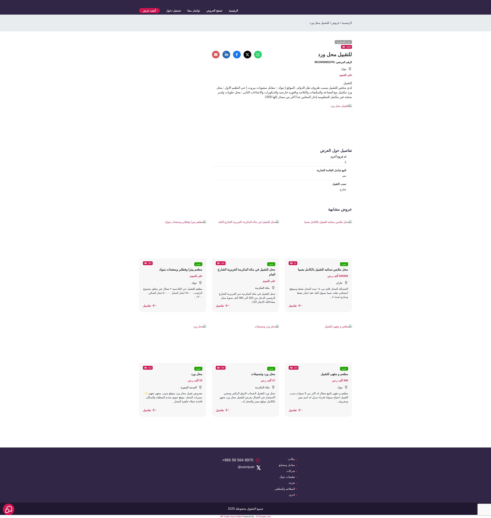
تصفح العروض (214, 10)
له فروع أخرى (338, 156)
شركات (291, 470)
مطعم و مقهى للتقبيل (334, 374)
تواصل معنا (193, 10)
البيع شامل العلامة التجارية (331, 170)
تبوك (343, 69)
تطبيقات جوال (287, 476)
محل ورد (196, 374)
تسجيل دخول (173, 10)
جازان (339, 282)
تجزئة (292, 482)
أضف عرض (149, 10)
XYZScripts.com (263, 516)
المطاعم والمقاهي (285, 488)
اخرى (292, 494)
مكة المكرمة (262, 287)
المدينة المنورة (189, 387)
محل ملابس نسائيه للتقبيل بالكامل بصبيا (323, 269)
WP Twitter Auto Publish (231, 516)
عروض (336, 22)
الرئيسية (233, 10)
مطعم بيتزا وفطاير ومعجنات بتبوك (180, 269)
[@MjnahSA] (246, 467)
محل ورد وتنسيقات (263, 374)
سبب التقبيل (339, 183)
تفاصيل (293, 305)
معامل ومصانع (287, 465)
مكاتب (291, 459)
